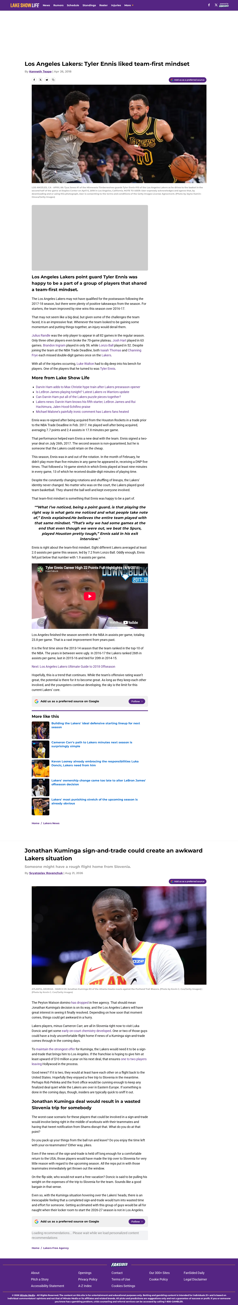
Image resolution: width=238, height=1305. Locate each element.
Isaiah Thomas (110, 350)
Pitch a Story (40, 1279)
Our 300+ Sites (159, 1273)
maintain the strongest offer (55, 1049)
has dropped (80, 1002)
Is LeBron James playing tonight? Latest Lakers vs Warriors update (82, 392)
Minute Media (27, 1295)
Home (35, 823)
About (35, 1273)
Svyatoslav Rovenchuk (46, 873)
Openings (84, 1273)
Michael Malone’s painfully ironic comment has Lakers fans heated (82, 411)
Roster (103, 5)
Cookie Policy (158, 1279)
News (46, 5)
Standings (89, 5)
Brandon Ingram (54, 345)
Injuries (116, 5)
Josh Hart (119, 340)
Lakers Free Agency (56, 1248)
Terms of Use (121, 1279)
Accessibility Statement (47, 1286)
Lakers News (51, 823)
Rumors (58, 5)
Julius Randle (41, 335)
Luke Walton (85, 363)
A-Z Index (85, 1286)
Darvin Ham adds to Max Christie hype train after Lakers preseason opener (88, 387)
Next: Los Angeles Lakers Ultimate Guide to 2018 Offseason (73, 666)
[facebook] (209, 5)
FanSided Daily (194, 1273)
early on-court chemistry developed (86, 1031)
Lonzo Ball (106, 345)
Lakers (106, 355)
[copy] (53, 79)
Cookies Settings (123, 1286)
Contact (117, 1273)
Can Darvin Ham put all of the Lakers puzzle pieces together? (78, 397)
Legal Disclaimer (195, 1279)
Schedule (73, 5)
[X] (216, 5)
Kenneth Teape (40, 71)
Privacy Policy (87, 1279)
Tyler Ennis (107, 368)
